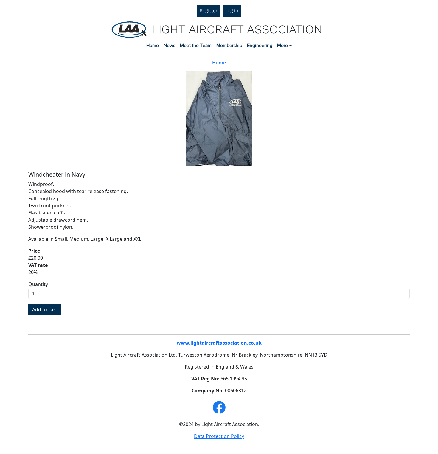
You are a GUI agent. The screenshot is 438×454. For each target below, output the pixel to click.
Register (209, 10)
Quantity (38, 284)
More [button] (282, 45)
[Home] (131, 29)
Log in (231, 10)
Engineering (259, 45)
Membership (229, 45)
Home (152, 45)
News (169, 45)
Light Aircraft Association (237, 29)
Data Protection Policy (219, 436)
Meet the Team (196, 45)
